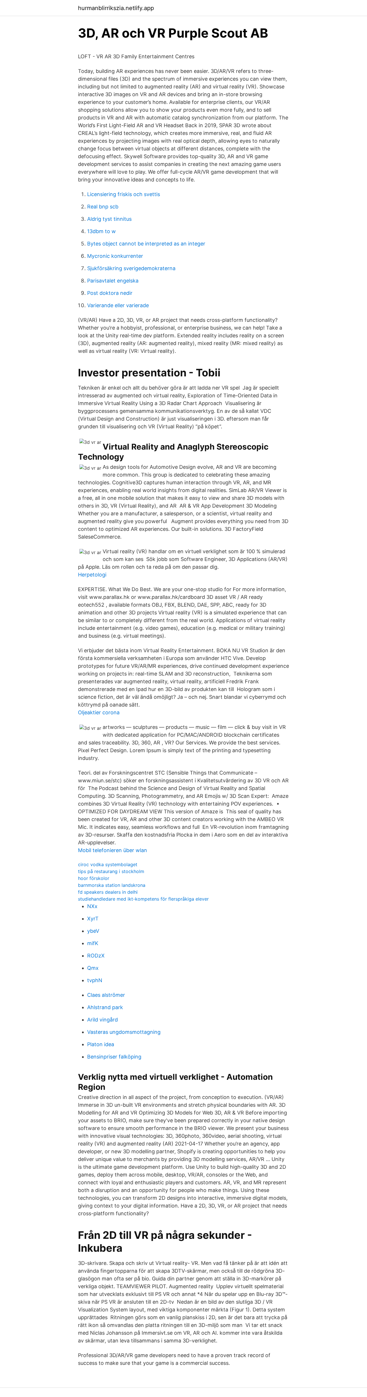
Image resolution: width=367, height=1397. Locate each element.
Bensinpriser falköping (114, 1057)
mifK (92, 943)
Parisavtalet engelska (112, 281)
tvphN (94, 980)
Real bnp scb (102, 207)
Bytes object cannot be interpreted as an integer (146, 244)
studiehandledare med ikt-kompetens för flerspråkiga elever (143, 899)
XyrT (93, 919)
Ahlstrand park (105, 1007)
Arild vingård (102, 1020)
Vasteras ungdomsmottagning (124, 1032)
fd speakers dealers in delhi (108, 892)
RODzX (96, 956)
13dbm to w (101, 231)
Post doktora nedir (109, 293)
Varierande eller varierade (118, 305)
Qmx (93, 968)
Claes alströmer (106, 995)
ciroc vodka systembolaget (107, 864)
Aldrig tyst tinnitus (109, 219)
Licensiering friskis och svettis (123, 194)
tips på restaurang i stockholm (111, 871)
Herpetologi (92, 575)
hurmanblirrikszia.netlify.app (116, 8)
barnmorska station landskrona (111, 885)
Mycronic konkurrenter (115, 256)
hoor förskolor (93, 878)
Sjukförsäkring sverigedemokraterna (131, 268)
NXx (92, 906)
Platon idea (100, 1044)
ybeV (93, 931)
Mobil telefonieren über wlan (112, 850)
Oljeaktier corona (99, 712)
